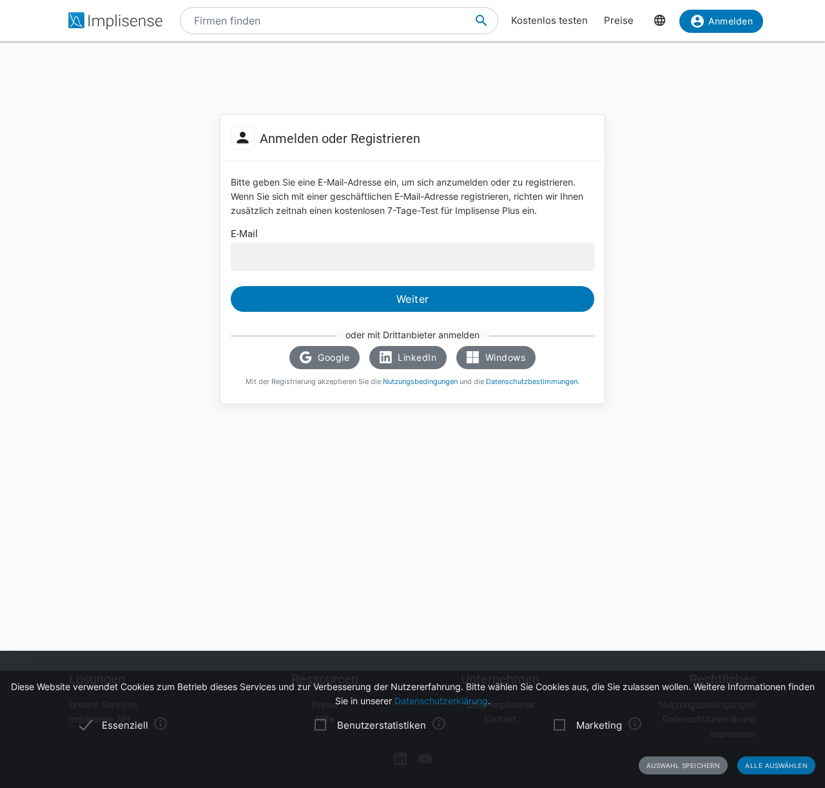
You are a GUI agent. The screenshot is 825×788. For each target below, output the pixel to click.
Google (332, 357)
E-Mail (244, 234)
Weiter (412, 299)
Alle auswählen (776, 765)
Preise (619, 20)
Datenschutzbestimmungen (532, 381)
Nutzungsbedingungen (420, 381)
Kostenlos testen (549, 20)
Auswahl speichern (683, 765)
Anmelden (730, 20)
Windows (503, 357)
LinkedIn (416, 357)
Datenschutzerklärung (441, 700)
